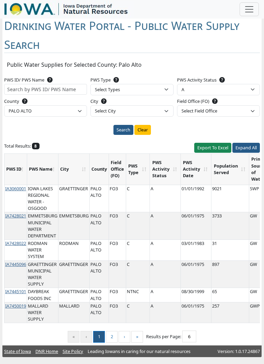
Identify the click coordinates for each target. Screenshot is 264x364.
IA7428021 (15, 216)
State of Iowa (17, 351)
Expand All (246, 147)
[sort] (21, 169)
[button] (49, 79)
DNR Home (46, 351)
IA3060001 (15, 188)
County (11, 101)
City (94, 101)
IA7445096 (15, 264)
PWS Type (100, 80)
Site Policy (73, 351)
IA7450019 (15, 306)
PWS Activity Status (197, 80)
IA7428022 (15, 243)
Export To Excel (212, 147)
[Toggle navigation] (249, 9)
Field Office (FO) (193, 101)
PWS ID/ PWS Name (24, 80)
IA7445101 (15, 291)
